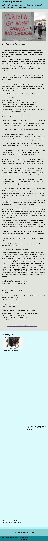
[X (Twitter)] (24, 539)
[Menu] (45, 4)
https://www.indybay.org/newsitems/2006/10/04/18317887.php (23, 326)
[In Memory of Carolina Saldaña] (12, 343)
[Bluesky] (21, 539)
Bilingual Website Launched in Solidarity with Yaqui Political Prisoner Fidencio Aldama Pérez (12, 522)
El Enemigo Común (12, 1)
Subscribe (26, 532)
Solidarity (14, 46)
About (14, 532)
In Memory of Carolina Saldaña (10, 350)
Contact (32, 532)
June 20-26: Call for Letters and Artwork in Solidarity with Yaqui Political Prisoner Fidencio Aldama (35, 428)
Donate (20, 532)
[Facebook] (26, 539)
